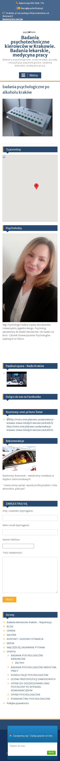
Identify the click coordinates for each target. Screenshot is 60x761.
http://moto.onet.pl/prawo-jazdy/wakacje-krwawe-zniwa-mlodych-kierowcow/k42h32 (30, 428)
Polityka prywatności (18, 703)
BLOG (10, 626)
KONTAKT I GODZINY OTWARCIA (25, 639)
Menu (34, 75)
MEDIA (10, 643)
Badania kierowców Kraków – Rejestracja (29, 622)
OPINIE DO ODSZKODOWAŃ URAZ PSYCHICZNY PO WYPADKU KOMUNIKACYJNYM (30, 687)
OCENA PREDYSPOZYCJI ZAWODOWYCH (33, 679)
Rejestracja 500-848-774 (31, 3)
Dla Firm (19, 662)
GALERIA (11, 634)
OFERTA (11, 651)
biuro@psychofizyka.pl (32, 8)
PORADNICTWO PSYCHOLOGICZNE (30, 698)
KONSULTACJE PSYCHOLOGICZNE (29, 675)
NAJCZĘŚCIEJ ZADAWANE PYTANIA (26, 647)
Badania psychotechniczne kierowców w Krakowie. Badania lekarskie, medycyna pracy (30, 46)
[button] (36, 186)
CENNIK (11, 630)
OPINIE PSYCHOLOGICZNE (25, 694)
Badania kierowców (12, 19)
